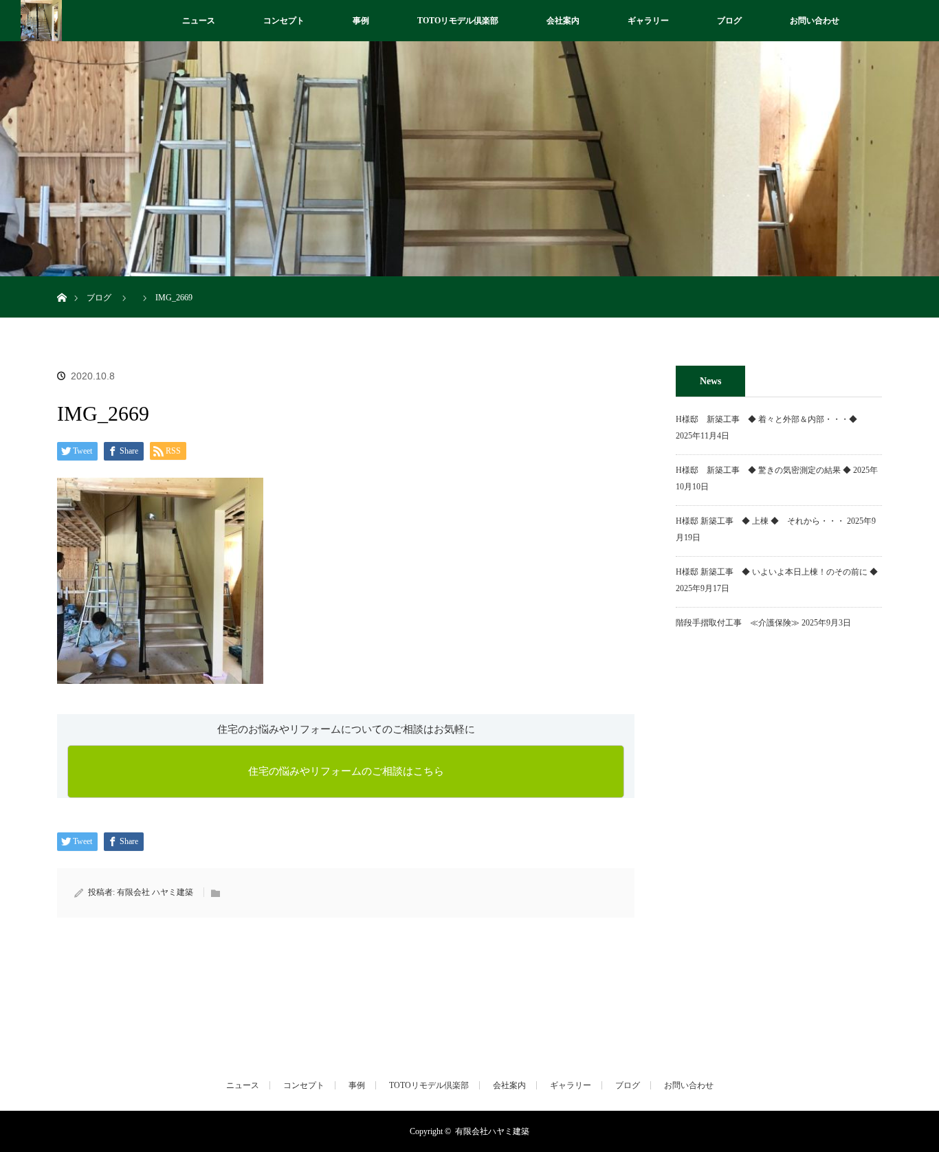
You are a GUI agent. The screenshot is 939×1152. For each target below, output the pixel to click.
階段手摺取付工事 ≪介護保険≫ (737, 623)
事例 (361, 20)
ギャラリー (648, 20)
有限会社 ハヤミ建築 (155, 892)
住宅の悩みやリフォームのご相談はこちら (346, 771)
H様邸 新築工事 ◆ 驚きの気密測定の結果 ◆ (763, 470)
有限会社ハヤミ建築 (492, 1131)
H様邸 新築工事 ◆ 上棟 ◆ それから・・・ (760, 521)
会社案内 (562, 20)
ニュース (198, 20)
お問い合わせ (814, 20)
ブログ (729, 20)
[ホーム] (61, 281)
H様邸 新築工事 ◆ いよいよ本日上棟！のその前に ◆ (777, 572)
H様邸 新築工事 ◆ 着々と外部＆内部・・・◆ (770, 419)
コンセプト (284, 20)
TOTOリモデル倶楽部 (457, 20)
